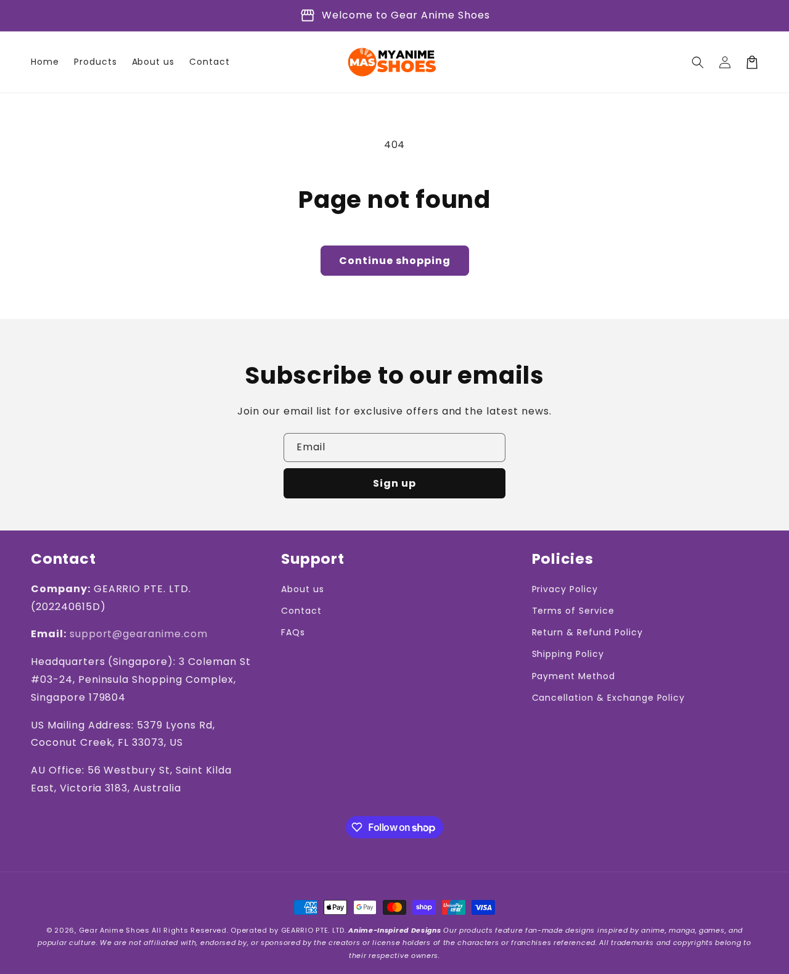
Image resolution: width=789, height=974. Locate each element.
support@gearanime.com (139, 634)
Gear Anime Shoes (114, 930)
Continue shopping (395, 261)
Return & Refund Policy (587, 632)
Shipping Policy (568, 654)
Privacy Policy (565, 589)
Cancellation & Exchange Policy (608, 697)
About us (302, 589)
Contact (301, 611)
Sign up (394, 483)
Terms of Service (573, 611)
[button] (697, 62)
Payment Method (573, 676)
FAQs (293, 632)
